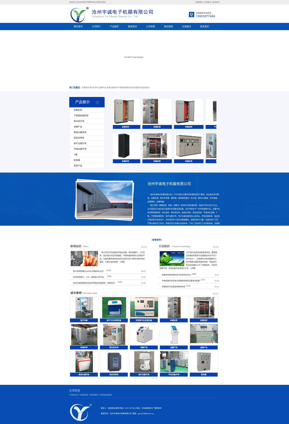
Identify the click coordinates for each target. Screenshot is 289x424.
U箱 (75, 154)
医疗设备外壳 (80, 143)
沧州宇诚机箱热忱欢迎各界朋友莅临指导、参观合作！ (94, 283)
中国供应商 (73, 395)
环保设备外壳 (80, 149)
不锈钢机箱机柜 (81, 115)
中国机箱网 (93, 395)
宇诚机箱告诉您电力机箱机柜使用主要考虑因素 (181, 281)
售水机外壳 (79, 121)
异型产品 (78, 166)
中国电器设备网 (105, 395)
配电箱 (77, 160)
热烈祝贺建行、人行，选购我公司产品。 (89, 277)
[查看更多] (157, 240)
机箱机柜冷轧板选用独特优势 (173, 287)
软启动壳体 (79, 138)
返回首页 (199, 2)
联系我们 (216, 2)
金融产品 (78, 127)
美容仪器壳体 (80, 132)
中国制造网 (83, 395)
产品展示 (82, 102)
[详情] (122, 262)
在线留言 (207, 2)
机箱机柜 (78, 110)
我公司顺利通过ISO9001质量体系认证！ (89, 271)
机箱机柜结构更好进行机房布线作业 (176, 275)
